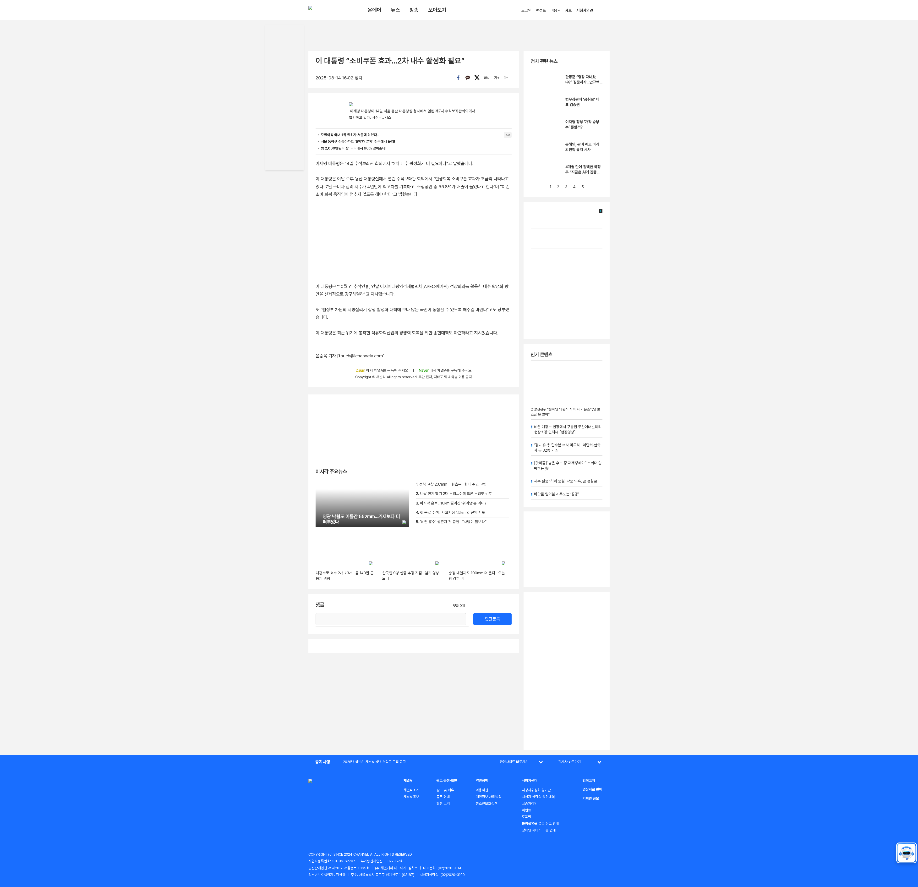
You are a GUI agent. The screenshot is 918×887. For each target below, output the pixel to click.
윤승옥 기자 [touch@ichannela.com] (350, 356)
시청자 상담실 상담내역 (538, 797)
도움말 (526, 817)
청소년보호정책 (486, 803)
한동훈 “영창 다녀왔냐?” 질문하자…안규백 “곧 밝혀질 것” (582, 82)
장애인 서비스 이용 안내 (539, 830)
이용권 (556, 10)
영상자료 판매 (592, 789)
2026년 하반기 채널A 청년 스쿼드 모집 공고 (374, 762)
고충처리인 (529, 803)
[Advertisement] (566, 671)
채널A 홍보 (411, 797)
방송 (414, 10)
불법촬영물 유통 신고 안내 (540, 823)
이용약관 (482, 790)
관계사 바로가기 (569, 762)
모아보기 (437, 10)
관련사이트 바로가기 (514, 762)
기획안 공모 (591, 798)
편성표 (541, 10)
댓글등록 (492, 618)
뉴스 (395, 10)
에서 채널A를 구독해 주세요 (382, 370)
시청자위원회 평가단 (536, 790)
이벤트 (526, 810)
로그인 (526, 10)
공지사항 (322, 761)
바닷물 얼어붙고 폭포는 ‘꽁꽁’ (556, 494)
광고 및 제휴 (445, 790)
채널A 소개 (411, 790)
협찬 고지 (443, 803)
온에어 (374, 10)
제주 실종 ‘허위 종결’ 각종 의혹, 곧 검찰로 (565, 481)
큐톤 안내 (443, 797)
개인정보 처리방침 (489, 797)
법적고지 (589, 780)
